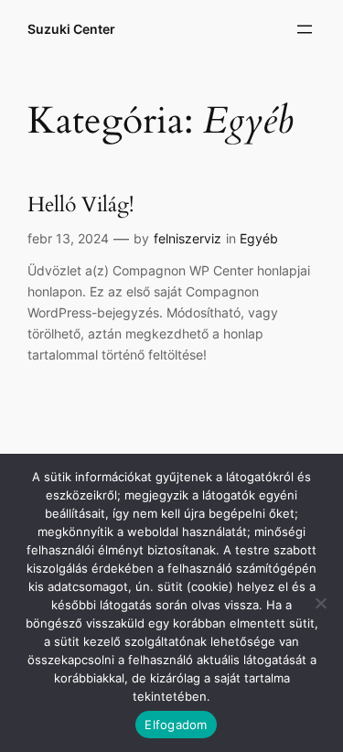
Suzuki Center (71, 29)
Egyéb (259, 238)
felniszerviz (187, 238)
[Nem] (320, 603)
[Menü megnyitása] (305, 29)
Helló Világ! (80, 205)
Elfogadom (176, 724)
